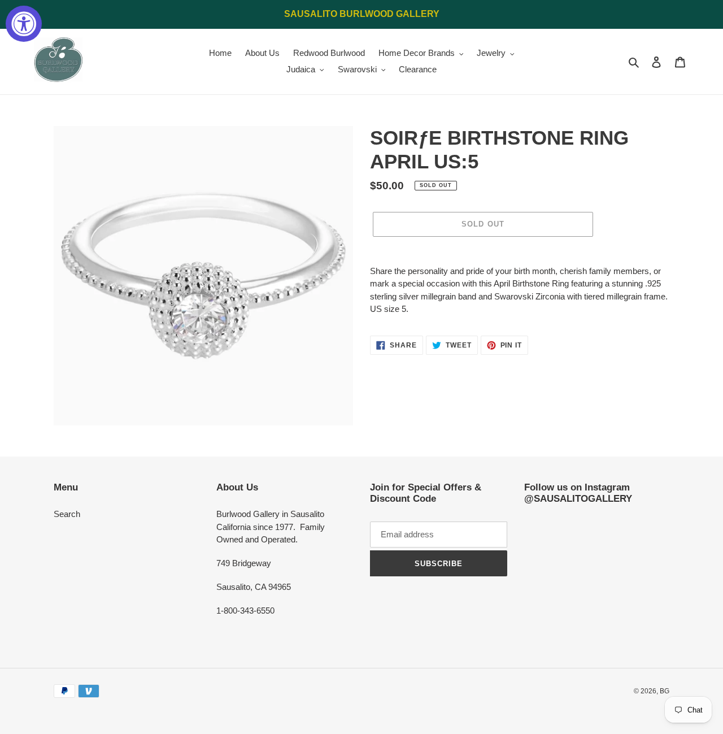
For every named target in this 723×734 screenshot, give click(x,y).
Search (67, 514)
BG (664, 691)
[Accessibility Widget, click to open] (24, 24)
